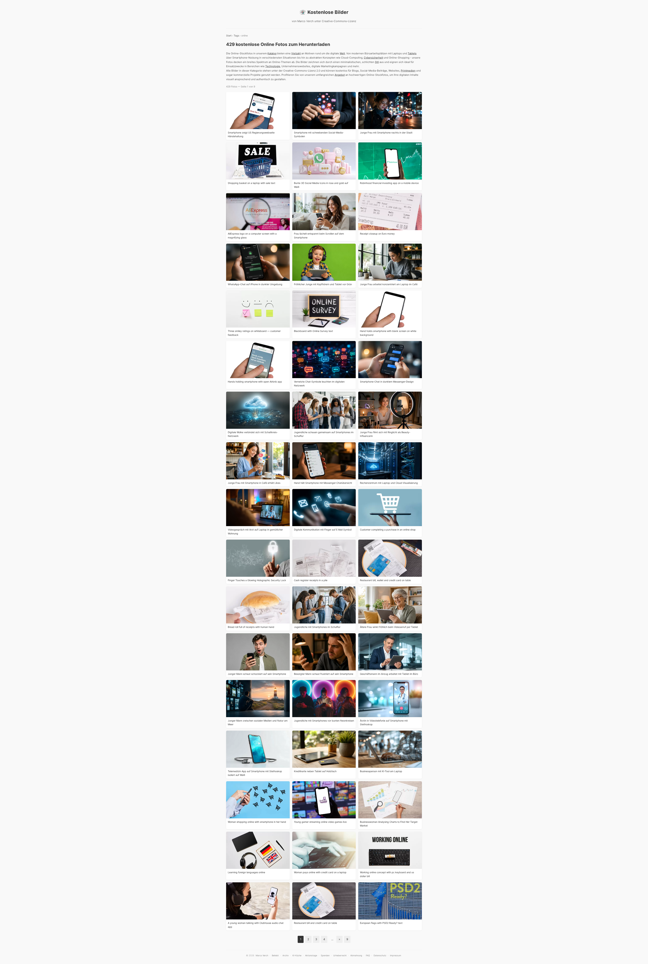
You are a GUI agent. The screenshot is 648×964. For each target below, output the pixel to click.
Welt (342, 53)
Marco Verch (262, 955)
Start (229, 35)
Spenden (325, 955)
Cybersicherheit (373, 57)
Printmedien (408, 70)
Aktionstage (311, 955)
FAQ (368, 955)
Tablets (412, 53)
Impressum (395, 955)
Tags (236, 35)
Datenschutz (380, 955)
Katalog (271, 53)
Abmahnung (356, 955)
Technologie (272, 66)
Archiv (285, 955)
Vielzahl (296, 53)
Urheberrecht (340, 955)
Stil (377, 62)
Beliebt (275, 955)
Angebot (340, 74)
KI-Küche (296, 955)
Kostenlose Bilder (327, 12)
